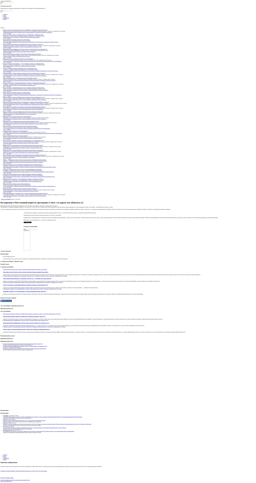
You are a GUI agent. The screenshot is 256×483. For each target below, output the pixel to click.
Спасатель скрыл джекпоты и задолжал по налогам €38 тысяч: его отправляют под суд (23, 140)
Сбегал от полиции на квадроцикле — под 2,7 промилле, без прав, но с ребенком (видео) (23, 63)
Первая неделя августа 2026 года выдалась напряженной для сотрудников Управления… (23, 109)
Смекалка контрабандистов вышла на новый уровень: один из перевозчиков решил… (22, 181)
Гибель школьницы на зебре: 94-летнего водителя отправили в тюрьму (20, 188)
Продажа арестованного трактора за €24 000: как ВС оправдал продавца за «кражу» (23, 44)
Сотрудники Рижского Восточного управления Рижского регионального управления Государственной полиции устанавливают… (33, 133)
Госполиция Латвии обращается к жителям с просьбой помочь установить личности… (23, 138)
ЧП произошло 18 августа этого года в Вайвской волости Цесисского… (19, 66)
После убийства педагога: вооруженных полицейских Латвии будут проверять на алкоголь (24, 155)
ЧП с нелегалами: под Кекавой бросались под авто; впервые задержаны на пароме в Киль (23, 87)
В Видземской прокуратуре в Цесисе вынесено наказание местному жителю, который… (23, 162)
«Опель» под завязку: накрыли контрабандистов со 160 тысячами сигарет (20, 68)
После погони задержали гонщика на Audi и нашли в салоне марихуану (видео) (22, 54)
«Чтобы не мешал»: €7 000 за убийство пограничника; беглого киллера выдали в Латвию (24, 73)
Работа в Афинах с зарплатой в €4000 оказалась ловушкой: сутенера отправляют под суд (24, 97)
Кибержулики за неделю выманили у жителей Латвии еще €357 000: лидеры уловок (23, 145)
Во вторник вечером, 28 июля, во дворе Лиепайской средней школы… (19, 157)
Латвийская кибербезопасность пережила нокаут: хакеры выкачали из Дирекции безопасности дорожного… (28, 32)
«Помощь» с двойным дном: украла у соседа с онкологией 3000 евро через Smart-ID (22, 169)
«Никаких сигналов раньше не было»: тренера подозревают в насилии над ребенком (22, 174)
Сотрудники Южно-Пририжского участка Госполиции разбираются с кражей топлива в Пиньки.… (26, 123)
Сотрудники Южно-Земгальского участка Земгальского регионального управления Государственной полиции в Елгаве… (31, 42)
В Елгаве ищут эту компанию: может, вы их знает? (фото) (16, 39)
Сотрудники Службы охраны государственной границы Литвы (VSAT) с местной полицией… (24, 195)
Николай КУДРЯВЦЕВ (6, 199)
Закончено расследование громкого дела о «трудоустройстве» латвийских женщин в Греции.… (25, 99)
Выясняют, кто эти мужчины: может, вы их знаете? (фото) (17, 116)
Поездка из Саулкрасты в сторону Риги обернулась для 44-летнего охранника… (21, 152)
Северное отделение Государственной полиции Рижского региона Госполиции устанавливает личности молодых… (29, 80)
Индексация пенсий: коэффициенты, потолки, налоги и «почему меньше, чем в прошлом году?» (25, 49)
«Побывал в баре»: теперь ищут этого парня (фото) (15, 131)
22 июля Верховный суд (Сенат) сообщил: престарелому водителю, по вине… (21, 191)
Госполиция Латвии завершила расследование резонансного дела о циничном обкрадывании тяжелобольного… (29, 171)
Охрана (5, 16)
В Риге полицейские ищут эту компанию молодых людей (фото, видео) (20, 78)
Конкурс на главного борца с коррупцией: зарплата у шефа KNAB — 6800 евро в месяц (23, 34)
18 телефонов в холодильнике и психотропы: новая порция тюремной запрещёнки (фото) (24, 106)
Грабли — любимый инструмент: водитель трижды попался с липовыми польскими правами (24, 159)
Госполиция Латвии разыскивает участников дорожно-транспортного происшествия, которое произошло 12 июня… (29, 167)
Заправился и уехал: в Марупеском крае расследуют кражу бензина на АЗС (21, 121)
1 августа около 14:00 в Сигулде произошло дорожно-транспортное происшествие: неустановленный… (27, 128)
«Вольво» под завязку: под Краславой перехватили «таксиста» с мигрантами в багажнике (24, 82)
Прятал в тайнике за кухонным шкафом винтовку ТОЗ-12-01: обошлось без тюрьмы (23, 111)
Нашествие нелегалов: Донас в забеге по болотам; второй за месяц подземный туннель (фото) (24, 348)
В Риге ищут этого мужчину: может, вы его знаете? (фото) (16, 92)
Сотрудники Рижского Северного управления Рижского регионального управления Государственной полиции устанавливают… (32, 61)
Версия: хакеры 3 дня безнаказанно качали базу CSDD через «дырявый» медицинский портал (25, 30)
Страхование (6, 18)
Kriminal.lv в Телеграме (7, 300)
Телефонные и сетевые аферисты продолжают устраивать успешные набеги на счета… (23, 147)
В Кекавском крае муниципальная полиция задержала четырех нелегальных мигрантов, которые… (25, 90)
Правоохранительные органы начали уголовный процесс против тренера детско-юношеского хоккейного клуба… (29, 176)
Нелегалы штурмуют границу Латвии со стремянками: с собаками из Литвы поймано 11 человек (26, 102)
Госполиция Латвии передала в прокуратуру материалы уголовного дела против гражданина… (25, 75)
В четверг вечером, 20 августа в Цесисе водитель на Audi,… (17, 56)
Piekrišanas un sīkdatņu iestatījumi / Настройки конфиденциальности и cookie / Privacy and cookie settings (24, 471)
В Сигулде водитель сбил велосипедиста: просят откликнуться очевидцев (20, 126)
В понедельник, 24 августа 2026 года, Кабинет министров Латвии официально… (21, 37)
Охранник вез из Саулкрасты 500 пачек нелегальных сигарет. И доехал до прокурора (23, 150)
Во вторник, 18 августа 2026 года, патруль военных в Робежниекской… (19, 85)
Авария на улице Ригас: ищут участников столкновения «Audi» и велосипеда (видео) (22, 164)
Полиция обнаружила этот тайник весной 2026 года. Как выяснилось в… (20, 114)
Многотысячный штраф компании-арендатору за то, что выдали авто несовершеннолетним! (24, 420)
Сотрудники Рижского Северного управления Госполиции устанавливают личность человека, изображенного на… (29, 186)
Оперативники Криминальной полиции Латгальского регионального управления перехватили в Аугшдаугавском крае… (31, 70)
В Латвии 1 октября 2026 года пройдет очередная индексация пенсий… (19, 51)
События (5, 14)
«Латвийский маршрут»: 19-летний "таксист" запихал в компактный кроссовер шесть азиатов (25, 193)
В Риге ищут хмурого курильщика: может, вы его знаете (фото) (18, 58)
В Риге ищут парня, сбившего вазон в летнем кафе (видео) (16, 183)
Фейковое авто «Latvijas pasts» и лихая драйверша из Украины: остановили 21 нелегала (23, 179)
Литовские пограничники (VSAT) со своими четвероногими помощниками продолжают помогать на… (27, 104)
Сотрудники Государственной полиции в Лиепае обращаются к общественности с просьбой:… (25, 119)
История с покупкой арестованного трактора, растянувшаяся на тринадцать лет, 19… (22, 46)
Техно (4, 15)
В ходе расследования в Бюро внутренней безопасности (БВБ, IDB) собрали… (21, 143)
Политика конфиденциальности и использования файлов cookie (15, 480)
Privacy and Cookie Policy (6, 481)
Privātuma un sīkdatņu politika (7, 477)
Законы (5, 19)
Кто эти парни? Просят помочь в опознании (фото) (15, 135)
